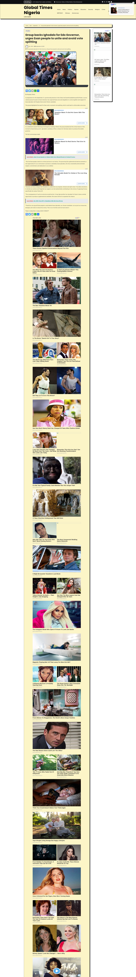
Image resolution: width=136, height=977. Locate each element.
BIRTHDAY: (60, 13)
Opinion (76, 9)
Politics (70, 9)
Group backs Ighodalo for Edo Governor (36, 49)
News (64, 9)
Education (83, 9)
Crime (103, 9)
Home (58, 9)
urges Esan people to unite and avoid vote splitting (59, 49)
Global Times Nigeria (38, 10)
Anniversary (75, 13)
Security (90, 9)
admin (32, 46)
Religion (97, 9)
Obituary (67, 13)
